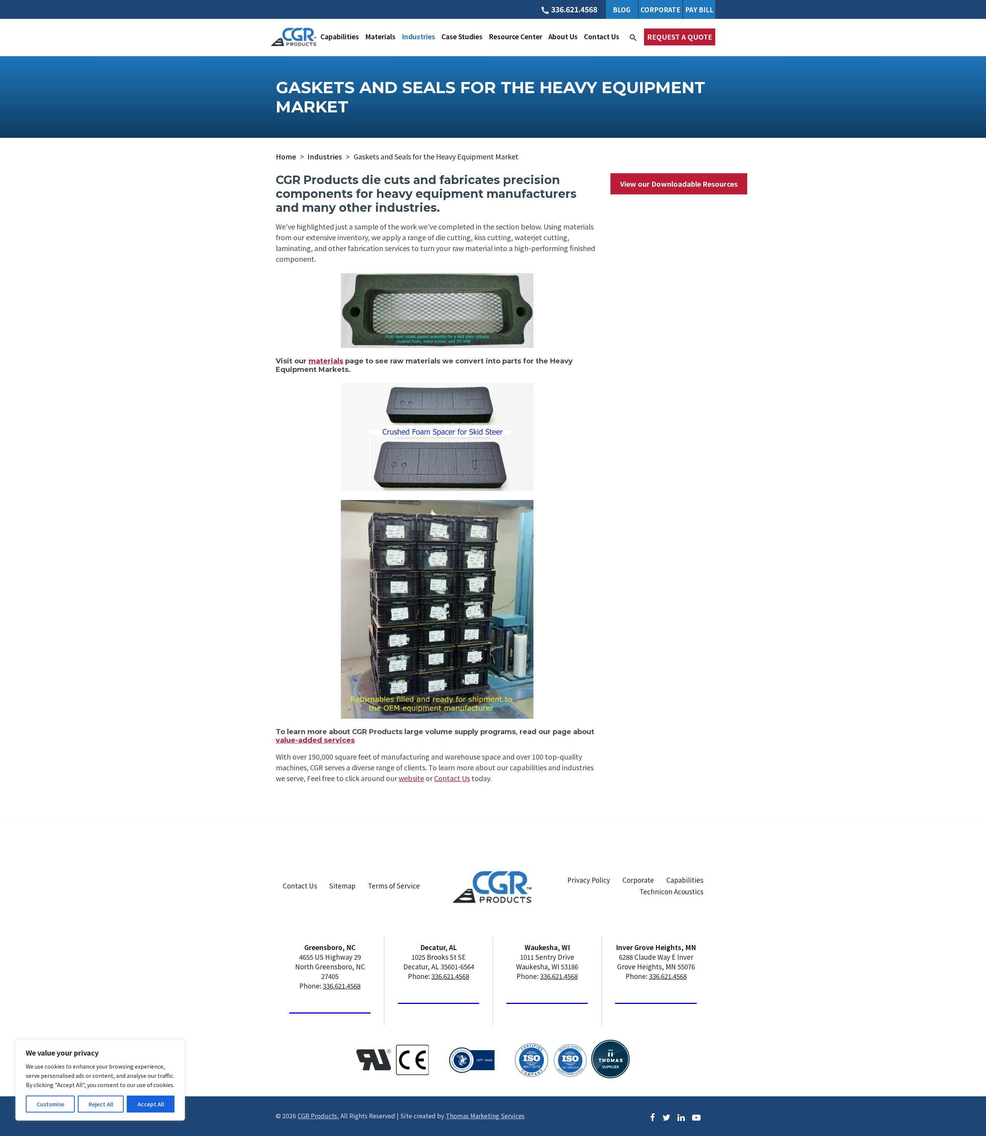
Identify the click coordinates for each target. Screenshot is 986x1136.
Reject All (101, 1104)
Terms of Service (394, 885)
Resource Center (515, 36)
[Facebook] (652, 1116)
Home (286, 156)
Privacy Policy (588, 880)
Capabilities (339, 36)
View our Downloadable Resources (679, 184)
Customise (50, 1104)
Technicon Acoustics (671, 891)
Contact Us (601, 36)
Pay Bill (699, 9)
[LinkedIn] (681, 1116)
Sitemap (342, 885)
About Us (563, 36)
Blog (622, 9)
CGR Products (317, 1115)
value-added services (315, 740)
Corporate (661, 9)
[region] (100, 1080)
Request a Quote (679, 37)
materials (326, 361)
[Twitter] (666, 1116)
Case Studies (462, 36)
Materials (380, 36)
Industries (418, 36)
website (411, 778)
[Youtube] (696, 1116)
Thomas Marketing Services (485, 1115)
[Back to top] (960, 1100)
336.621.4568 (342, 985)
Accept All (151, 1104)
